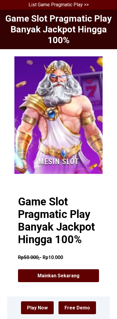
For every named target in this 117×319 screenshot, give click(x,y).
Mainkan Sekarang (59, 276)
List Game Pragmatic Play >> (58, 4)
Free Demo (77, 308)
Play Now (37, 308)
